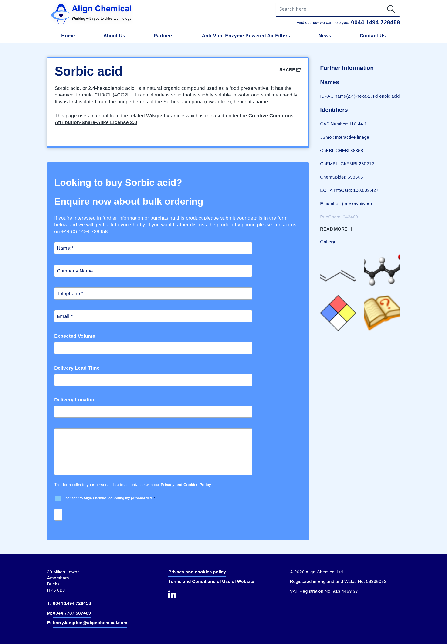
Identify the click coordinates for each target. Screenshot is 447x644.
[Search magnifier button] (392, 9)
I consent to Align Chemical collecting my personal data (109, 498)
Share (287, 69)
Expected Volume (74, 336)
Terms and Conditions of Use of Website (211, 581)
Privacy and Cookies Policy (186, 484)
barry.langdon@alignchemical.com (90, 622)
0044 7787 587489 (72, 613)
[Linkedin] (177, 597)
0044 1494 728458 (375, 22)
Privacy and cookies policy (197, 571)
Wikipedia (157, 115)
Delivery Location (75, 399)
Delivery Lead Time (77, 368)
